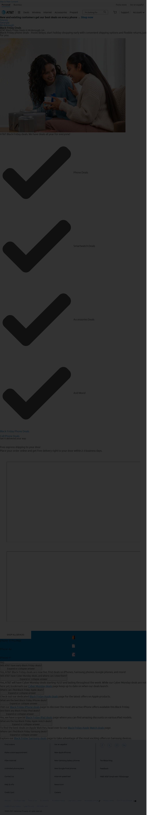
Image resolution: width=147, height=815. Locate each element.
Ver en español (60, 744)
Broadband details (58, 801)
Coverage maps (19, 801)
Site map (8, 801)
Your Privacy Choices (124, 801)
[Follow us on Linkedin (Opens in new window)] (124, 745)
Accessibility (44, 801)
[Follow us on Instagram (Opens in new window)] (117, 745)
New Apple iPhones (62, 752)
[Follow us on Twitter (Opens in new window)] (110, 745)
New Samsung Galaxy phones (67, 760)
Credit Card (9, 792)
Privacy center (108, 801)
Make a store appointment (16, 752)
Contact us (9, 776)
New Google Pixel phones (65, 768)
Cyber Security (28, 806)
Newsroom (59, 784)
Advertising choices (91, 801)
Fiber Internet (10, 760)
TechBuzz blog (106, 760)
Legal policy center (75, 801)
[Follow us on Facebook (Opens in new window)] (102, 745)
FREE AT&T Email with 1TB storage (114, 776)
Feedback (104, 768)
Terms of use (32, 801)
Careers (57, 792)
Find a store (10, 744)
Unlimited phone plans (14, 768)
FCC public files (42, 806)
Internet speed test (62, 776)
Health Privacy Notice (13, 806)
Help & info (9, 784)
